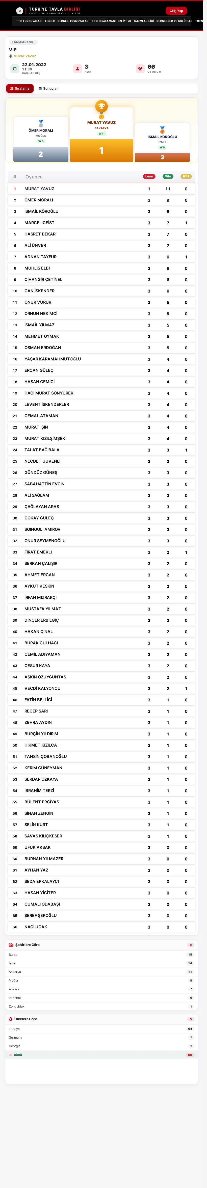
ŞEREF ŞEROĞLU (40, 915)
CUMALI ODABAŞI (42, 904)
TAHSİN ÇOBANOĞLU (45, 756)
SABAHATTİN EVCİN (44, 483)
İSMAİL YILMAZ (39, 324)
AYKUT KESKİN (39, 586)
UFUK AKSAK (37, 847)
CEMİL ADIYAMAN (42, 654)
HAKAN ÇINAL (38, 631)
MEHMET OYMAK (41, 336)
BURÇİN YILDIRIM (41, 733)
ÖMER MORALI (41, 130)
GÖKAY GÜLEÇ (39, 517)
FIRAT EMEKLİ (38, 552)
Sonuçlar (50, 88)
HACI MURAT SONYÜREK (48, 392)
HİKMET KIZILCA (40, 745)
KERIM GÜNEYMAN (43, 767)
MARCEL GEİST (39, 222)
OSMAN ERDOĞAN (42, 347)
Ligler (50, 21)
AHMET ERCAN (39, 574)
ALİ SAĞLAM (36, 495)
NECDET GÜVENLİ (42, 461)
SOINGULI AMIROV (42, 529)
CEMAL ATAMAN (41, 415)
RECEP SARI (36, 711)
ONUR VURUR (37, 302)
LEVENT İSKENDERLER (46, 404)
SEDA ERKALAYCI (41, 881)
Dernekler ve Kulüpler (175, 21)
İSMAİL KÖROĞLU (162, 137)
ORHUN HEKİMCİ (40, 313)
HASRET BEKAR (40, 233)
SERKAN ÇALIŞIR (40, 563)
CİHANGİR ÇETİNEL (43, 279)
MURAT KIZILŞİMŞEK (44, 438)
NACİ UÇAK (35, 926)
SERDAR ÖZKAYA (41, 779)
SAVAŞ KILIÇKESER (43, 835)
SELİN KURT (36, 824)
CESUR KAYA (37, 665)
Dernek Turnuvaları (73, 21)
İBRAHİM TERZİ (39, 790)
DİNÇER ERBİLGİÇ (41, 620)
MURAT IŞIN (36, 427)
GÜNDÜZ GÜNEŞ (40, 472)
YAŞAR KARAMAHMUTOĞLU (52, 358)
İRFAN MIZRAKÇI (40, 597)
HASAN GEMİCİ (39, 381)
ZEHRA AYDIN (38, 722)
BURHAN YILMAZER (43, 858)
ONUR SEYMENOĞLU (45, 540)
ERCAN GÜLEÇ (39, 370)
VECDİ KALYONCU (42, 688)
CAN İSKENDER (39, 290)
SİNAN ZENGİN (38, 813)
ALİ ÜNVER (35, 245)
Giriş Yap (176, 11)
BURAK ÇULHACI (41, 642)
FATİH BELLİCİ (38, 699)
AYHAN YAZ (36, 870)
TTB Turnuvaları (29, 21)
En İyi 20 (124, 21)
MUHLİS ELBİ (37, 268)
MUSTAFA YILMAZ (42, 608)
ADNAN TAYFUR (40, 256)
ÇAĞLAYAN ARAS (41, 506)
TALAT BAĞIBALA (42, 449)
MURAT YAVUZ (101, 122)
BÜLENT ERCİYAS (41, 801)
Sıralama (22, 88)
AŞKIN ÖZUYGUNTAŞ (45, 676)
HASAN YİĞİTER (40, 892)
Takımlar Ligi (144, 21)
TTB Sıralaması (104, 21)
